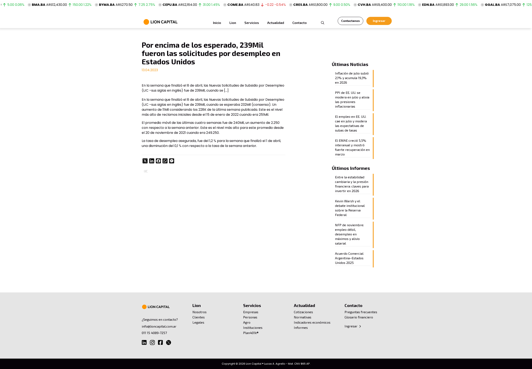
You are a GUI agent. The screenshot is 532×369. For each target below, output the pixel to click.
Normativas (302, 317)
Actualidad (304, 305)
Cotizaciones (303, 312)
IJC (146, 171)
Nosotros (199, 312)
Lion (196, 305)
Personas (250, 317)
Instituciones (252, 327)
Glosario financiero (359, 317)
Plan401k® (251, 333)
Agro (246, 322)
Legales (198, 322)
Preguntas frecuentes (361, 312)
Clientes (198, 317)
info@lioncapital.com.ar (159, 326)
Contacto (353, 305)
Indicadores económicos (312, 322)
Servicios (252, 305)
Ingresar (351, 326)
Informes (301, 327)
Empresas (250, 312)
